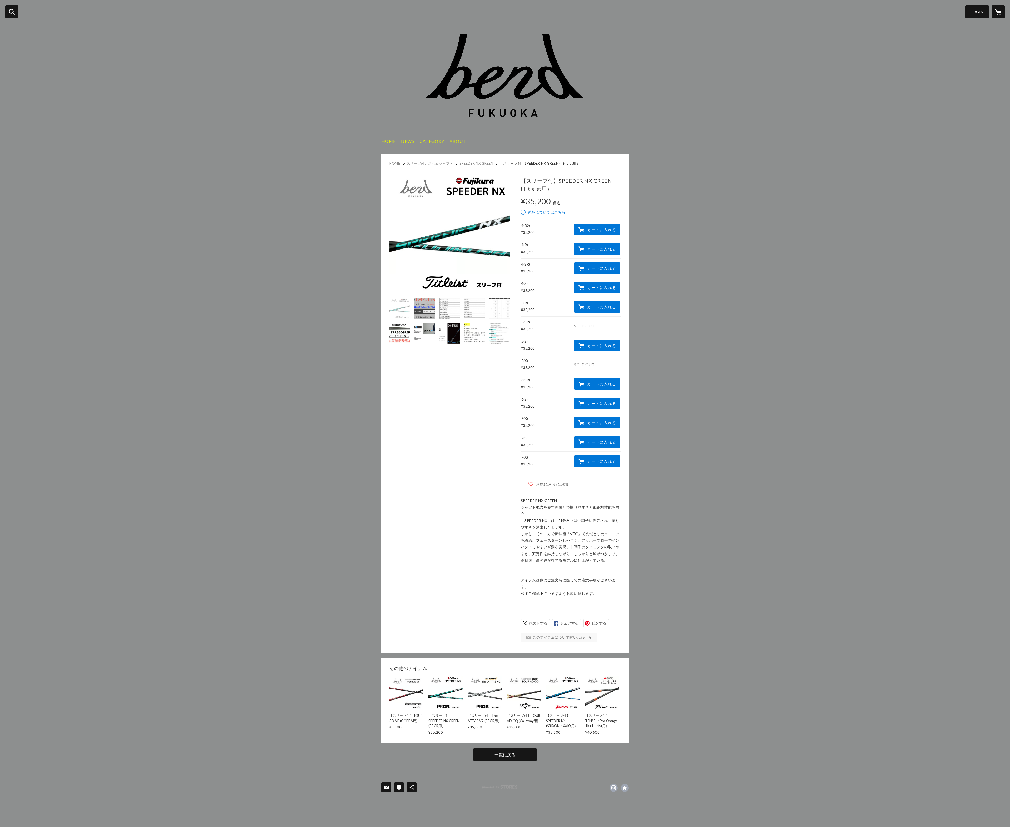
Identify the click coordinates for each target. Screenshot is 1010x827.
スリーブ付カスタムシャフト (430, 163)
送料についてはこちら (546, 212)
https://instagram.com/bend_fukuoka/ (614, 788)
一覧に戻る (505, 754)
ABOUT (458, 141)
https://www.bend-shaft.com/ (625, 788)
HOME (388, 141)
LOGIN (977, 11)
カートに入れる (601, 229)
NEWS (407, 141)
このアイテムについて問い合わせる (562, 637)
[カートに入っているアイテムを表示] (998, 11)
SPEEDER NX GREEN (476, 163)
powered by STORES (500, 787)
